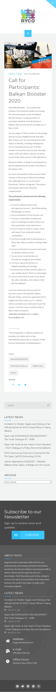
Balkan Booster (19, 359)
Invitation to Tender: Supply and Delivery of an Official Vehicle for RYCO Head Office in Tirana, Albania (27, 427)
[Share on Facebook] (11, 384)
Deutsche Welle (19, 366)
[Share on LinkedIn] (17, 384)
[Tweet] (23, 384)
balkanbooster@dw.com (19, 314)
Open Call (38, 366)
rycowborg (33, 74)
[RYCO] (28, 16)
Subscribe (32, 535)
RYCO (13, 373)
